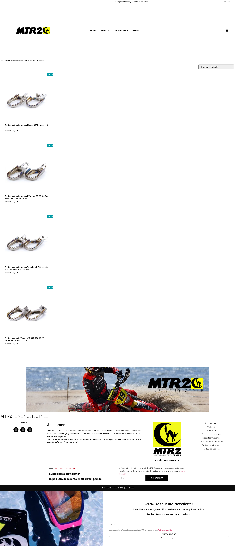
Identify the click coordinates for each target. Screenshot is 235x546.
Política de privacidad (211, 445)
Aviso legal (211, 430)
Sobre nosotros (211, 423)
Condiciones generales (211, 434)
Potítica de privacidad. (165, 530)
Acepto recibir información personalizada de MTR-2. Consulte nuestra (142, 530)
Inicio (3, 60)
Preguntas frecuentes (211, 438)
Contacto (211, 427)
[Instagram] (22, 429)
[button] (221, 1)
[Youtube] (29, 429)
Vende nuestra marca (167, 460)
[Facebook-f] (16, 429)
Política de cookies (211, 449)
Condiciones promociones (211, 441)
